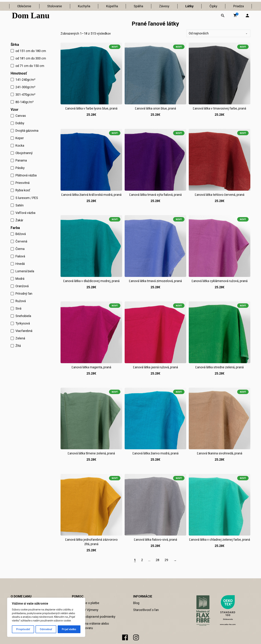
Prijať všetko (69, 629)
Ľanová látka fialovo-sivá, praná (155, 539)
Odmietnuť (46, 629)
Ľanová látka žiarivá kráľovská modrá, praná (91, 195)
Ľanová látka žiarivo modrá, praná (155, 453)
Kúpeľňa (112, 6)
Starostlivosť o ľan (146, 610)
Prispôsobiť (23, 629)
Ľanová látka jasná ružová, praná (155, 367)
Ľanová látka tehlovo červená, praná (219, 195)
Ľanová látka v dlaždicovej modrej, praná (91, 281)
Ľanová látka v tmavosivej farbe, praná (219, 108)
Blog (136, 603)
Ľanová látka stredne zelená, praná (219, 367)
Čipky (213, 6)
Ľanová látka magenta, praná (91, 367)
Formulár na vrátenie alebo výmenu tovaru (90, 626)
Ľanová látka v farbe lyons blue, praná (91, 108)
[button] (235, 15)
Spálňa (138, 6)
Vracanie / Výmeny (85, 610)
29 (166, 560)
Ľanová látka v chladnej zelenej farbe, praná (219, 539)
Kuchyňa (84, 6)
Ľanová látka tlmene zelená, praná (91, 453)
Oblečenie (24, 6)
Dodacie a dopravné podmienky (93, 616)
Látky (189, 6)
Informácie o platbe (85, 603)
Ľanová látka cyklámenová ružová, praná (220, 281)
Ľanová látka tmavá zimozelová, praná (155, 281)
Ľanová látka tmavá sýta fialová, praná (155, 195)
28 (157, 560)
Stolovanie (54, 6)
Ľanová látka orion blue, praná (155, 108)
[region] (46, 617)
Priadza (238, 6)
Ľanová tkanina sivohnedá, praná (219, 453)
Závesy (164, 6)
